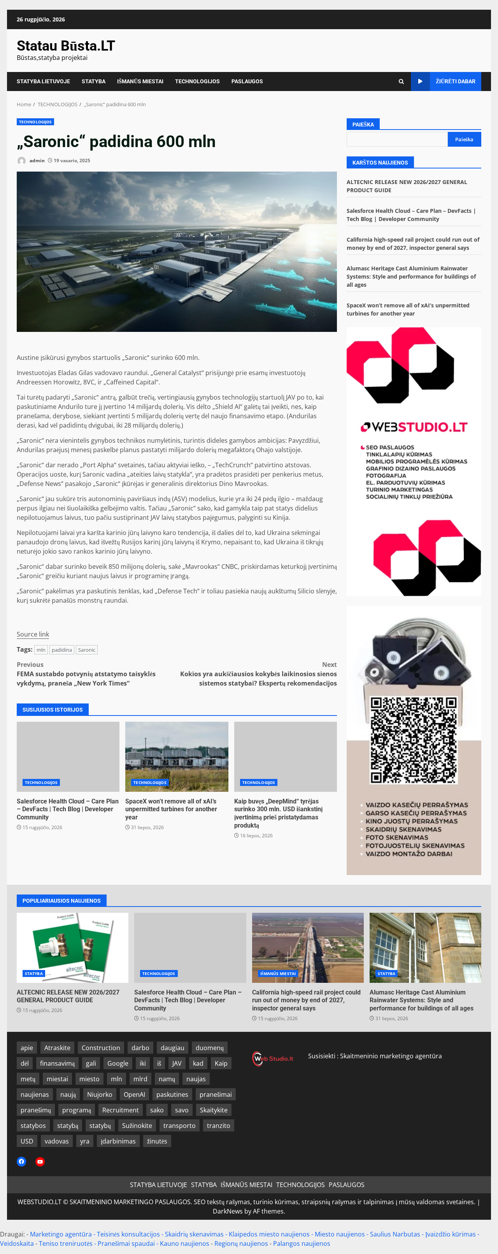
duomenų (210, 1048)
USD (27, 1141)
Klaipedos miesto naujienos (269, 1234)
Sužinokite (137, 1125)
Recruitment (120, 1110)
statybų (100, 1125)
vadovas (57, 1141)
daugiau (172, 1048)
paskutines (172, 1094)
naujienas (35, 1094)
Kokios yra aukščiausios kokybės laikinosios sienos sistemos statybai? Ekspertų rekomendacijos (258, 674)
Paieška (363, 124)
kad (198, 1063)
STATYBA (93, 81)
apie (27, 1048)
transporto (179, 1125)
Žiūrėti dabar (455, 81)
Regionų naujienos (241, 1243)
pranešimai (216, 1094)
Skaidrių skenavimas (194, 1234)
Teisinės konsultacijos (128, 1234)
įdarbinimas (118, 1141)
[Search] (401, 81)
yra (84, 1141)
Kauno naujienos (184, 1243)
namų (167, 1079)
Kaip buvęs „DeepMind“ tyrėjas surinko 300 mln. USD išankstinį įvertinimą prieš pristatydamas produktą (285, 757)
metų (28, 1079)
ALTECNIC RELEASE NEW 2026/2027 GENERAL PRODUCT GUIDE (72, 948)
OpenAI (134, 1094)
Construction (101, 1048)
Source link (33, 634)
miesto (89, 1079)
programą (76, 1110)
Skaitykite (214, 1110)
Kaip (221, 1063)
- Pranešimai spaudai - (127, 1243)
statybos (33, 1125)
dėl (25, 1063)
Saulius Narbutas (395, 1234)
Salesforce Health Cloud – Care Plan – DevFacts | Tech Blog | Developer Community (68, 757)
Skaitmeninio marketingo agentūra (391, 1056)
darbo (140, 1048)
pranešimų (36, 1110)
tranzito (218, 1125)
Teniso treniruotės (66, 1243)
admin (36, 160)
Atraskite (57, 1048)
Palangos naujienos (301, 1243)
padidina (62, 649)
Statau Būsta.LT (66, 46)
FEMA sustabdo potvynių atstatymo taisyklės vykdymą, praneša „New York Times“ (86, 674)
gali (91, 1063)
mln (41, 649)
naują (68, 1094)
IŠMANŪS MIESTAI (140, 81)
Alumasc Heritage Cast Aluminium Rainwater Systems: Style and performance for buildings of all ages (411, 276)
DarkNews (228, 1211)
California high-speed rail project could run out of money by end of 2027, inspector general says (308, 948)
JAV (177, 1063)
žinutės (157, 1141)
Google (117, 1063)
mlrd (140, 1079)
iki (143, 1063)
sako (157, 1110)
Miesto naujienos (340, 1234)
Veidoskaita (17, 1243)
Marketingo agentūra (61, 1234)
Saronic (86, 649)
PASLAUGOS (247, 81)
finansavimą (57, 1063)
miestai (57, 1079)
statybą (67, 1125)
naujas (196, 1079)
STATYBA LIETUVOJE (43, 81)
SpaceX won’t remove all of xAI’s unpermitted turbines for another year (176, 757)
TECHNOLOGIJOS (197, 81)
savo (182, 1110)
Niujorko (99, 1094)
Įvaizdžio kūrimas (450, 1234)
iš (159, 1063)
